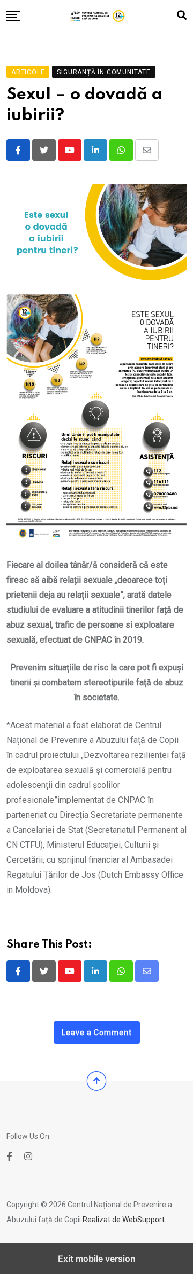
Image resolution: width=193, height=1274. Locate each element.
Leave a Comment (97, 1032)
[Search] (182, 15)
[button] (13, 16)
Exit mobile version (97, 1258)
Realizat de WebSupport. (124, 1219)
